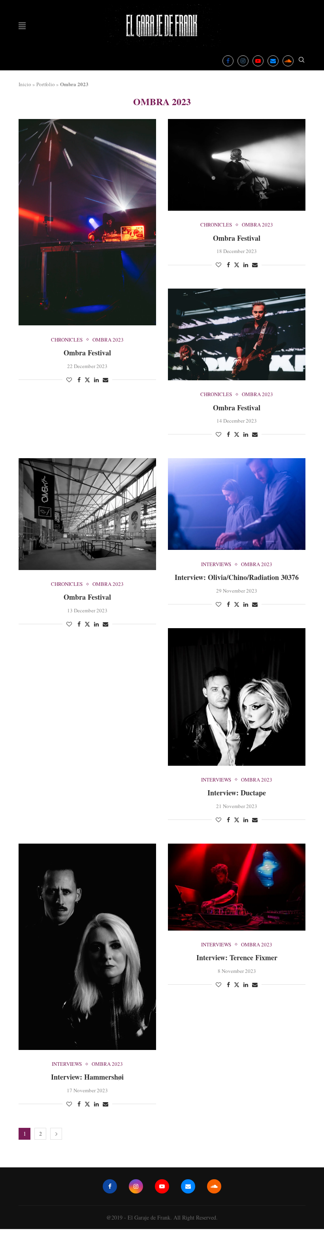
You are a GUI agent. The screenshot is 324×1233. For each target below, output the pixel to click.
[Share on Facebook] (79, 379)
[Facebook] (228, 60)
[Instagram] (243, 60)
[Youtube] (258, 60)
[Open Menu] (22, 25)
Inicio (25, 84)
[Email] (273, 60)
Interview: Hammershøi (87, 1077)
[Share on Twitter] (87, 379)
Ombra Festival (87, 352)
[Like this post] (69, 379)
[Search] (301, 60)
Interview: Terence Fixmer (236, 957)
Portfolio (45, 84)
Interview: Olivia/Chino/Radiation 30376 (237, 577)
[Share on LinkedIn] (96, 379)
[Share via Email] (105, 379)
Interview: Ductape (236, 792)
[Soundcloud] (288, 60)
